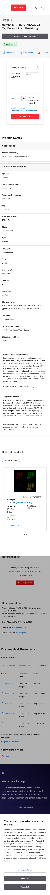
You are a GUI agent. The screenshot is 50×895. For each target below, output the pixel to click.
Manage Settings (25, 870)
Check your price (18, 108)
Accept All (25, 887)
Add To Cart (25, 117)
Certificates (28, 52)
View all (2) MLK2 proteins (25, 36)
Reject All (25, 878)
